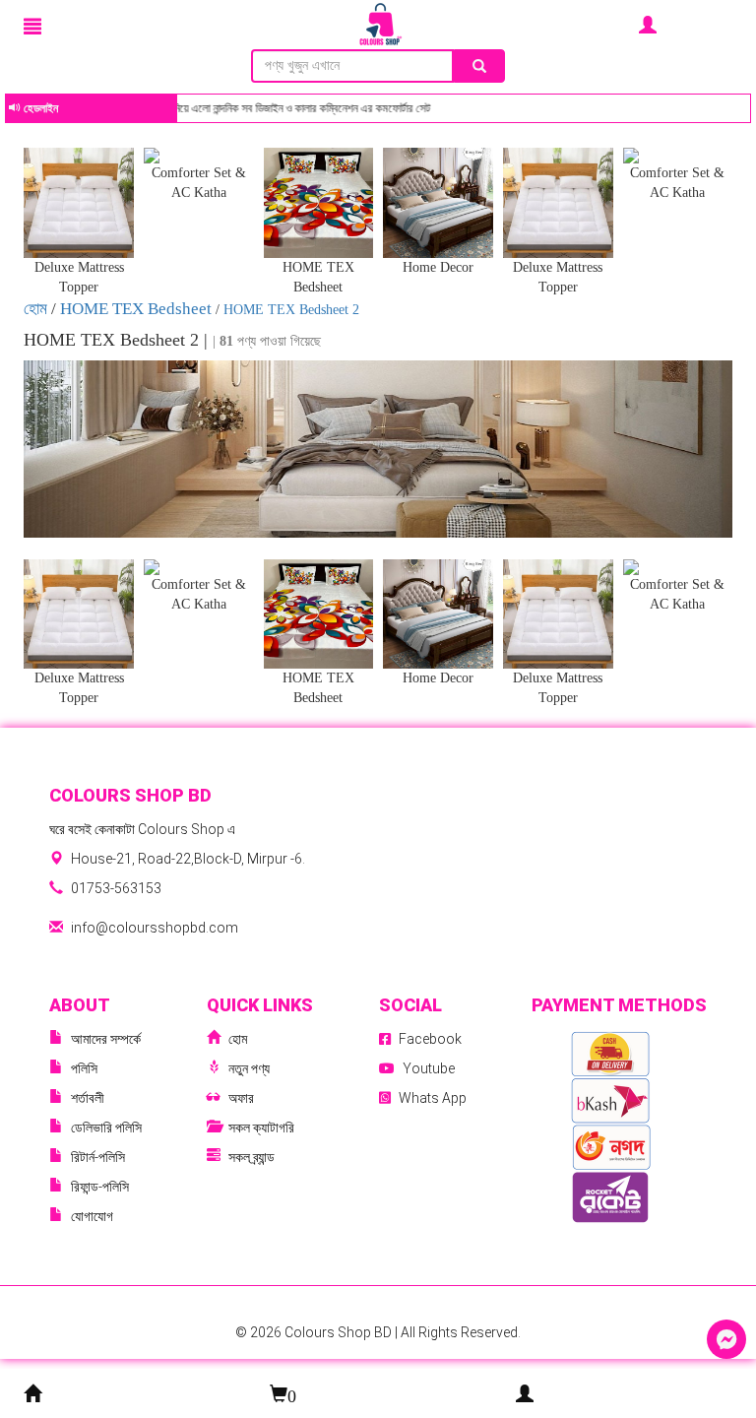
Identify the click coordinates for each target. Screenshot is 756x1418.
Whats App (433, 1098)
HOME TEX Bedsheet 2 (291, 309)
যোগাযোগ (92, 1216)
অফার (241, 1098)
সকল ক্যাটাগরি (261, 1127)
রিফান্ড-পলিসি (100, 1186)
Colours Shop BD (339, 1332)
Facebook (430, 1039)
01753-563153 (116, 888)
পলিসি (84, 1068)
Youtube (429, 1068)
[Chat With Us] (726, 1339)
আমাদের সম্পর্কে (106, 1039)
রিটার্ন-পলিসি (98, 1157)
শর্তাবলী (87, 1098)
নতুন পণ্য (249, 1068)
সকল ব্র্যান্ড (251, 1157)
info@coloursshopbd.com (154, 927)
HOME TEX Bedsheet (136, 308)
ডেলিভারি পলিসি (106, 1127)
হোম (37, 308)
